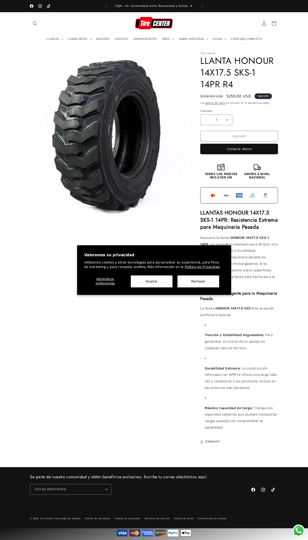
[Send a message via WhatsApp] (299, 531)
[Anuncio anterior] (106, 6)
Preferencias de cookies (212, 518)
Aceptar (152, 281)
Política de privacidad (127, 518)
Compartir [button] (212, 441)
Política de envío (183, 518)
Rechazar (198, 281)
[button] (35, 23)
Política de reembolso (98, 518)
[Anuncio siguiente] (202, 6)
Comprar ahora (239, 149)
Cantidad (206, 111)
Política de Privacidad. (203, 267)
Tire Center (47, 518)
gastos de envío (215, 103)
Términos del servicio (157, 518)
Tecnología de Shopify (67, 518)
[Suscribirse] (106, 489)
